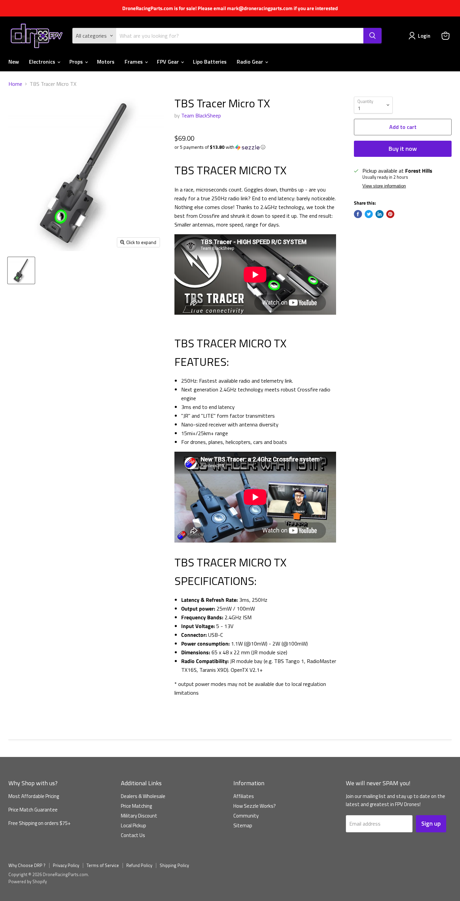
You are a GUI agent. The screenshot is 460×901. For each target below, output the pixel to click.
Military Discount (139, 816)
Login (424, 36)
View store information (384, 186)
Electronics (43, 62)
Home (15, 84)
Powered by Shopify (27, 881)
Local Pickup (133, 825)
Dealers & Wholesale (143, 796)
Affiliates (243, 796)
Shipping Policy (174, 865)
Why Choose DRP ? (26, 865)
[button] (255, 146)
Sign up (431, 823)
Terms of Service (103, 865)
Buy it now (403, 148)
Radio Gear (250, 62)
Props (76, 62)
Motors (105, 62)
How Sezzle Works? (254, 806)
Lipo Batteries (210, 62)
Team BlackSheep (201, 115)
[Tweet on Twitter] (369, 214)
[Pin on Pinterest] (390, 214)
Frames (134, 62)
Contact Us (133, 835)
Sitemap (242, 825)
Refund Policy (139, 865)
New (13, 62)
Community (246, 816)
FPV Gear (168, 62)
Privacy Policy (66, 865)
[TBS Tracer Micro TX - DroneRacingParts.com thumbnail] (21, 270)
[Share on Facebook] (358, 214)
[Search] (372, 35)
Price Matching (136, 806)
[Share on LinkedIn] (379, 214)
